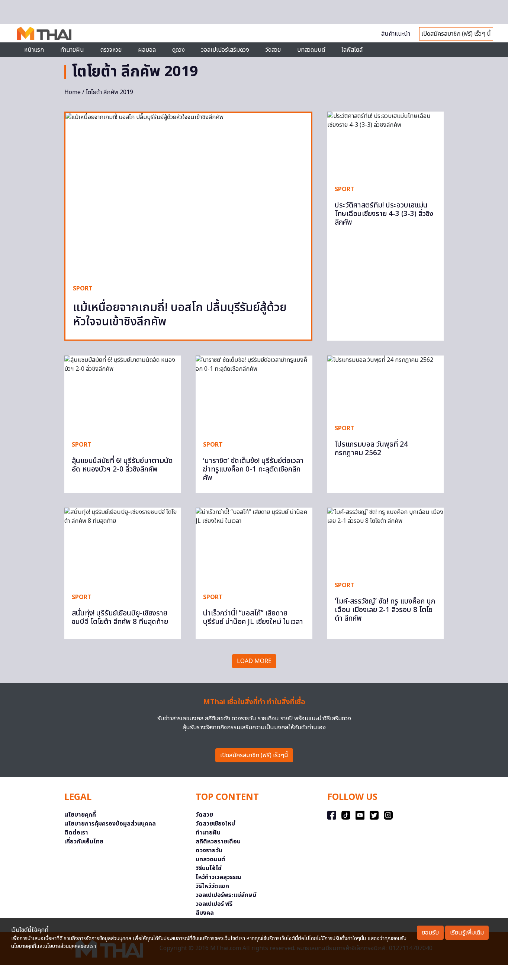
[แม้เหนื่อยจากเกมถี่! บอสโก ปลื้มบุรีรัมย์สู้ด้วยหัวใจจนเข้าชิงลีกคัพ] (188, 195)
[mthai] (44, 33)
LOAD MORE (254, 661)
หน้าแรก (34, 49)
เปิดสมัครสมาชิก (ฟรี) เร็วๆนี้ (254, 755)
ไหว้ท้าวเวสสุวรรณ (218, 877)
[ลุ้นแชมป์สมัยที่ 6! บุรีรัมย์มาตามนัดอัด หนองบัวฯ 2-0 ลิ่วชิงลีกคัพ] (122, 394)
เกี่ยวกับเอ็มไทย (83, 841)
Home (72, 92)
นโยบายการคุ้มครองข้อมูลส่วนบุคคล (110, 823)
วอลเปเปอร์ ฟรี (214, 904)
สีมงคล (205, 912)
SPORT (83, 288)
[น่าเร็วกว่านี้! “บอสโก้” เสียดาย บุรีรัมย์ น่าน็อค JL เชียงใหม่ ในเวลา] (254, 546)
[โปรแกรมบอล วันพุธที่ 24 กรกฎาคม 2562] (385, 386)
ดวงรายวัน (209, 850)
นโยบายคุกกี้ (80, 814)
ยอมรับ (430, 932)
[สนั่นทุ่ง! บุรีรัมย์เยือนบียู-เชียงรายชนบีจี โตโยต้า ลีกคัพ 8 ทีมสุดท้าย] (122, 546)
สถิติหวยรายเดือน (218, 841)
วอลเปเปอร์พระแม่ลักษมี (226, 895)
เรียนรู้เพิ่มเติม (467, 932)
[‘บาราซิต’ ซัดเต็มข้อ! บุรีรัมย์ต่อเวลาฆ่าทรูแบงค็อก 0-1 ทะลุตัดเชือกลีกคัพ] (254, 394)
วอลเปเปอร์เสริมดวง (225, 49)
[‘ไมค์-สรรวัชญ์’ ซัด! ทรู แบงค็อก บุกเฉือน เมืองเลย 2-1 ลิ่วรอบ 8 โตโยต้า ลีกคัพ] (385, 540)
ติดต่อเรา (76, 832)
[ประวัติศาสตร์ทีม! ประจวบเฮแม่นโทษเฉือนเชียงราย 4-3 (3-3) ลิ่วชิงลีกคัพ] (385, 144)
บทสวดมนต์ (311, 49)
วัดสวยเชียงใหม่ (215, 823)
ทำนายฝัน (72, 49)
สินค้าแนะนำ (395, 33)
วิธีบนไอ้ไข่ (209, 868)
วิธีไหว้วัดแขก (212, 886)
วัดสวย (273, 49)
